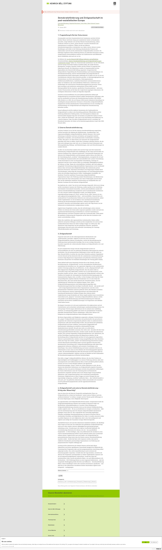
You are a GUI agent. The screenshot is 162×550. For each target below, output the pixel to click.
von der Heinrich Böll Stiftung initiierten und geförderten (82, 59)
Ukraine (94, 481)
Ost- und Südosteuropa (70, 481)
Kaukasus (60, 481)
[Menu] (115, 3)
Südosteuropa (87, 481)
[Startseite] (58, 3)
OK (145, 542)
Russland (80, 481)
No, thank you (154, 542)
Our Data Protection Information (7, 546)
